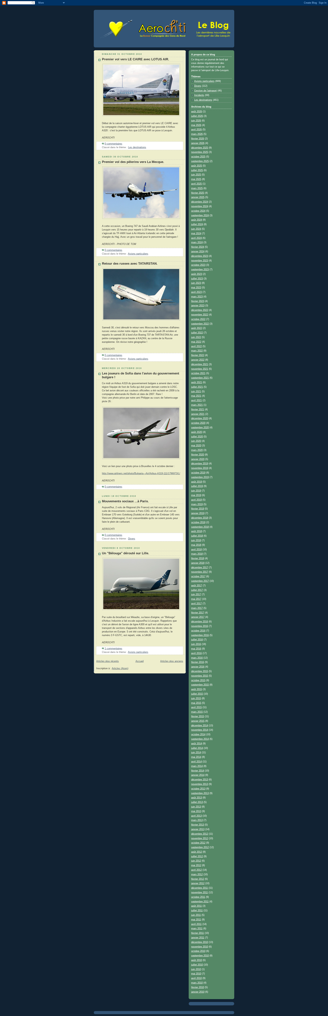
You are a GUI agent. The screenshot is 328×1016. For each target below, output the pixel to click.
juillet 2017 (197, 590)
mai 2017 (196, 599)
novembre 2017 (199, 572)
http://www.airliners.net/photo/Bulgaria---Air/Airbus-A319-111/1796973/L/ (141, 473)
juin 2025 (196, 174)
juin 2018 (196, 540)
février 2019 (197, 508)
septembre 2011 (200, 901)
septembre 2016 (200, 635)
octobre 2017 (198, 576)
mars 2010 (197, 982)
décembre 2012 (199, 834)
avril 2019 (196, 500)
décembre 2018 (199, 518)
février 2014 (197, 770)
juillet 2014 (197, 748)
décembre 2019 (199, 463)
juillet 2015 (197, 694)
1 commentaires (113, 648)
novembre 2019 (199, 468)
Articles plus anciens (171, 661)
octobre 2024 (198, 211)
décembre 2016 (199, 621)
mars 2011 (197, 928)
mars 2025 (197, 188)
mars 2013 (197, 820)
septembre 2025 (200, 161)
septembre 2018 (200, 527)
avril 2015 (196, 707)
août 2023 (196, 274)
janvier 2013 (197, 829)
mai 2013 (196, 811)
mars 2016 (197, 658)
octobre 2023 (198, 265)
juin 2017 (196, 594)
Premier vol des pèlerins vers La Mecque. (133, 162)
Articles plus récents (107, 661)
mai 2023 (196, 287)
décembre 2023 (199, 256)
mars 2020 (197, 450)
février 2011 (197, 933)
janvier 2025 (197, 197)
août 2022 (196, 328)
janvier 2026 (197, 143)
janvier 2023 (197, 305)
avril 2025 (196, 183)
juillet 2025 (197, 170)
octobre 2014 (198, 734)
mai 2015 (196, 703)
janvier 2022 (197, 360)
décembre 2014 (199, 725)
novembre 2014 (199, 730)
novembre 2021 (199, 369)
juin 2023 (196, 283)
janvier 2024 (197, 251)
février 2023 (197, 301)
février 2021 (197, 409)
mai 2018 (196, 545)
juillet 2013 (197, 802)
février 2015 (197, 716)
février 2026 (197, 138)
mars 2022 (197, 350)
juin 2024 (196, 229)
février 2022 (197, 355)
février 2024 (197, 247)
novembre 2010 (199, 946)
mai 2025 (196, 179)
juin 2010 (196, 969)
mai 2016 (196, 648)
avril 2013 (196, 816)
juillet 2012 (197, 856)
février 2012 (197, 879)
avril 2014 (196, 761)
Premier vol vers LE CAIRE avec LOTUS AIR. (135, 59)
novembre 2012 (199, 838)
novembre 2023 (199, 260)
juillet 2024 (197, 224)
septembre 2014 (200, 739)
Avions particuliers (138, 253)
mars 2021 (197, 405)
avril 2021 (196, 400)
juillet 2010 (197, 964)
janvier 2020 (197, 459)
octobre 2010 (198, 951)
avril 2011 (196, 924)
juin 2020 (196, 441)
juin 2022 (196, 337)
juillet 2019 (197, 486)
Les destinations (137, 147)
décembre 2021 (199, 364)
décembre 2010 (199, 942)
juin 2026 (196, 120)
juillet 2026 (197, 116)
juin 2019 (196, 490)
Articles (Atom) (120, 668)
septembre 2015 (200, 684)
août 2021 (196, 382)
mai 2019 (196, 495)
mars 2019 (197, 504)
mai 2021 (196, 396)
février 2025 (197, 193)
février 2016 (197, 662)
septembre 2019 (200, 477)
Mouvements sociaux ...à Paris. (125, 501)
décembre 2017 (199, 567)
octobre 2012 (198, 842)
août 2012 (196, 852)
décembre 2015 (199, 671)
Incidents (199, 95)
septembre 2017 (200, 581)
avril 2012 (196, 870)
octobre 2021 (198, 373)
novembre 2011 (199, 892)
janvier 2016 (197, 666)
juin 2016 (196, 644)
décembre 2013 (199, 779)
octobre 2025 (198, 156)
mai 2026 (196, 125)
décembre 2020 (199, 418)
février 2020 (197, 454)
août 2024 (196, 220)
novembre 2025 (199, 152)
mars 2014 (197, 766)
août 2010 (196, 960)
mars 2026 (197, 134)
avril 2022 (196, 346)
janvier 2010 (197, 992)
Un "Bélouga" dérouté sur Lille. (125, 553)
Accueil (140, 661)
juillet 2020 (197, 436)
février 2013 (197, 824)
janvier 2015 (197, 721)
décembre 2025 (199, 147)
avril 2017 (196, 603)
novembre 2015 (199, 676)
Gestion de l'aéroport (205, 90)
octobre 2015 (198, 680)
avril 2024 (196, 238)
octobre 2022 (198, 319)
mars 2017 (197, 608)
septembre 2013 (200, 793)
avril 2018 (196, 549)
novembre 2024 (199, 206)
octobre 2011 (198, 897)
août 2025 (196, 165)
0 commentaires (113, 143)
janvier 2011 (197, 937)
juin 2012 (196, 861)
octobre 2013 (198, 788)
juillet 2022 (197, 332)
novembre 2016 (199, 626)
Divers (131, 538)
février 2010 (197, 987)
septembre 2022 (200, 323)
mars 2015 (197, 712)
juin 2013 (196, 806)
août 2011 (196, 906)
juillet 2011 (197, 910)
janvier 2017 (197, 617)
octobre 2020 (198, 423)
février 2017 (197, 612)
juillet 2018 (197, 536)
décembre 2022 (199, 310)
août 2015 (196, 689)
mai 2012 (196, 865)
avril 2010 (196, 978)
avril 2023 (196, 292)
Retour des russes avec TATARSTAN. (130, 263)
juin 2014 (196, 752)
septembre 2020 (200, 427)
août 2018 (196, 531)
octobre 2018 (198, 522)
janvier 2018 (197, 563)
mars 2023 (197, 296)
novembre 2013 (199, 784)
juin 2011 (196, 915)
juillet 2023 (197, 278)
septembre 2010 (200, 955)
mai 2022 (196, 342)
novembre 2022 (199, 314)
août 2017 (196, 585)
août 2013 (196, 797)
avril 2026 (196, 129)
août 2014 (196, 743)
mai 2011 (196, 919)
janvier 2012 (197, 883)
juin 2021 (196, 391)
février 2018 (197, 558)
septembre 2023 (200, 269)
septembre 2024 (200, 215)
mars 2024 (197, 242)
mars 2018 (197, 554)
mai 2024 (196, 233)
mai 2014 (196, 757)
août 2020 (196, 432)
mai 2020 (196, 445)
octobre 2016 (198, 630)
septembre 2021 (200, 378)
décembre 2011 (199, 888)
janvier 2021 (197, 414)
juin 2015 (196, 698)
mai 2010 (196, 973)
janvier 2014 (197, 775)
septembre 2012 (200, 847)
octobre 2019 (198, 472)
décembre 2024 (199, 202)
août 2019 (196, 481)
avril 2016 (196, 653)
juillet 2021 (197, 387)
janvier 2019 (197, 513)
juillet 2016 (197, 639)
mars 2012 (197, 874)
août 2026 (196, 111)
